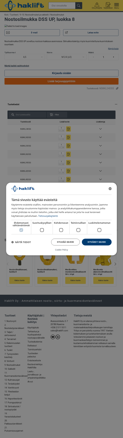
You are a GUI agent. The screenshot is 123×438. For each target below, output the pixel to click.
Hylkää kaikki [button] (65, 241)
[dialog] (61, 219)
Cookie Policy (61, 249)
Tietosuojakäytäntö (48, 215)
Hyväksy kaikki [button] (97, 241)
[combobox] (110, 188)
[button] (21, 242)
